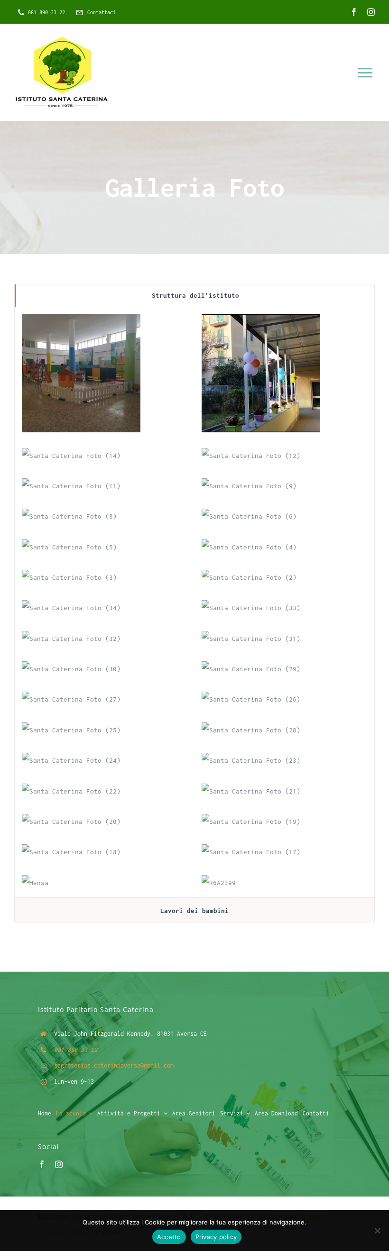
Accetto (169, 1237)
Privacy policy (216, 1237)
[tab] (194, 295)
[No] (377, 1230)
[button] (81, 373)
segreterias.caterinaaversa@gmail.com (114, 1065)
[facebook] (354, 12)
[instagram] (371, 12)
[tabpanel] (194, 602)
